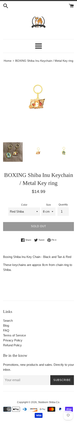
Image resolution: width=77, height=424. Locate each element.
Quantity (63, 204)
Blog (6, 325)
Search (8, 320)
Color (24, 204)
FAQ (6, 330)
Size (48, 204)
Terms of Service (14, 335)
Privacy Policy (12, 340)
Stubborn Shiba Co (48, 402)
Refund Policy (12, 345)
